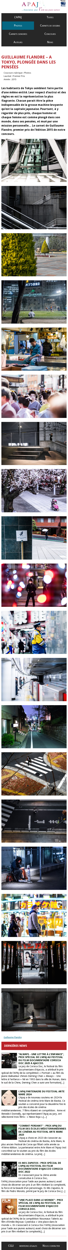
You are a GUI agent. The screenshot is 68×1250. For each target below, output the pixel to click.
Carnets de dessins (50, 25)
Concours (50, 33)
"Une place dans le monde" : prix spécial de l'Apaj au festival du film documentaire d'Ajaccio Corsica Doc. (40, 1204)
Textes (50, 17)
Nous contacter (51, 1245)
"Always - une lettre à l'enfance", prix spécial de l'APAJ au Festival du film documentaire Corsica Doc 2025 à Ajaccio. (41, 1059)
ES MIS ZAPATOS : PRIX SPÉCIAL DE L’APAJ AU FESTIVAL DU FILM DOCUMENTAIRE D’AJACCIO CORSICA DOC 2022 (40, 1167)
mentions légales (28, 1245)
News (50, 42)
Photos (18, 25)
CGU (11, 1245)
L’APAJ (18, 17)
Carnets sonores (18, 33)
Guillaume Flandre (13, 1037)
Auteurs (18, 42)
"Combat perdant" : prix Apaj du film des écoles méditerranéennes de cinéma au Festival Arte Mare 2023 (42, 1130)
